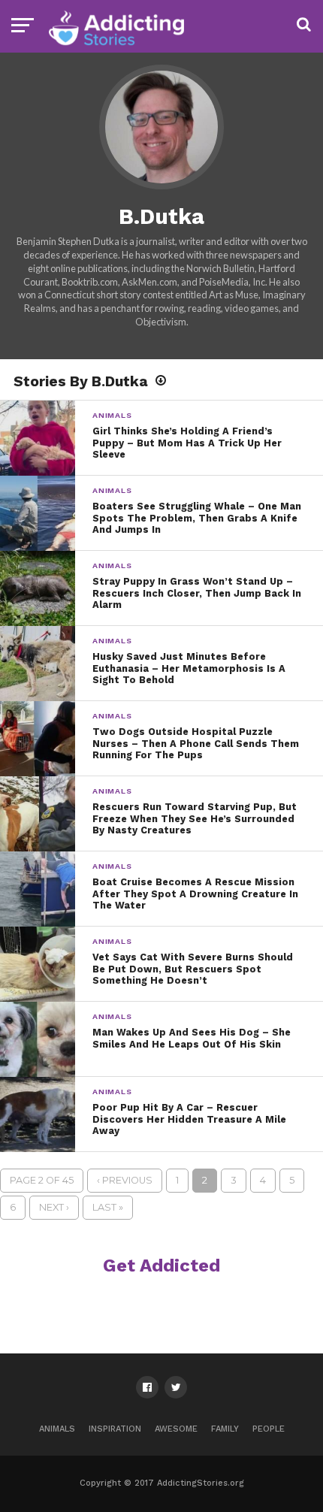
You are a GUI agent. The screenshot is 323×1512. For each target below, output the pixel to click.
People (268, 1429)
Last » (107, 1207)
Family (225, 1429)
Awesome (176, 1429)
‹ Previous (124, 1180)
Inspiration (115, 1429)
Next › (54, 1207)
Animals (57, 1429)
